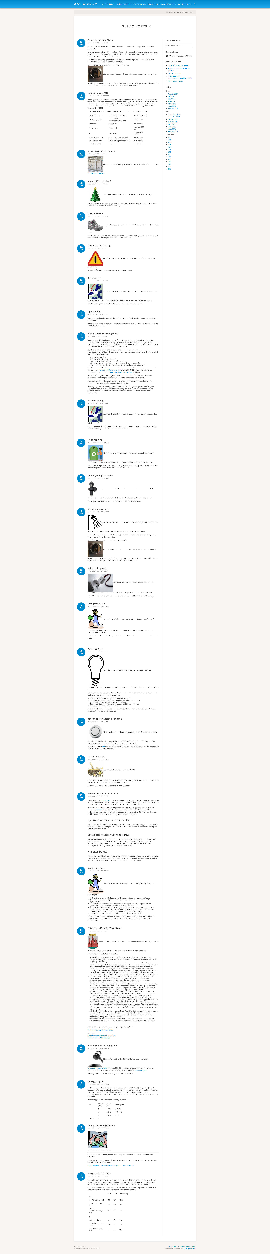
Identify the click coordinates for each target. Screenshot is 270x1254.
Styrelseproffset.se (189, 1249)
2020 (170, 147)
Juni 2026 (171, 99)
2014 (169, 162)
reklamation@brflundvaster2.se (109, 370)
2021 (169, 145)
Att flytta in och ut (184, 4)
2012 (169, 167)
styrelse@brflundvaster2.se (98, 1068)
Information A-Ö (140, 4)
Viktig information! (174, 73)
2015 (169, 159)
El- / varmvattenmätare (96, 173)
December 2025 (174, 114)
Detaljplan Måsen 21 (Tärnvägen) (104, 928)
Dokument (127, 4)
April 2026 (171, 104)
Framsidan (177, 12)
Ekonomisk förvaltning (168, 4)
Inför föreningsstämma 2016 (102, 1045)
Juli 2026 (171, 96)
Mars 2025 (172, 129)
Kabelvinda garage (97, 568)
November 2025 (174, 117)
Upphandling (94, 311)
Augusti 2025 (173, 122)
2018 (169, 152)
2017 (169, 154)
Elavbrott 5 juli (95, 649)
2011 (169, 169)
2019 (169, 150)
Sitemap (189, 1247)
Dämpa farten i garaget (100, 245)
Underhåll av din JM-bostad (102, 1125)
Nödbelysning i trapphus (100, 475)
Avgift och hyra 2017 (98, 93)
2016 (169, 157)
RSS (194, 1247)
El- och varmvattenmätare (101, 150)
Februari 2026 (173, 109)
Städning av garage (175, 81)
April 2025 (171, 127)
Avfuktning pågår (97, 400)
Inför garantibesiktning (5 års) (103, 333)
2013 (169, 164)
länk (103, 747)
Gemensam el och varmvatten (103, 793)
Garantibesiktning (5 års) (100, 40)
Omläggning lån (96, 1081)
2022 (169, 142)
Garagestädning (96, 756)
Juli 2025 (171, 124)
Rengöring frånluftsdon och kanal (105, 718)
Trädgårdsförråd (96, 603)
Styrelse (119, 4)
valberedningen (140, 1070)
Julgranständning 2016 (99, 181)
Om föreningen (108, 4)
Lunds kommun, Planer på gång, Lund (102, 1036)
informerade (105, 800)
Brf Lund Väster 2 (135, 26)
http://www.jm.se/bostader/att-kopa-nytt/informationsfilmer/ (111, 1166)
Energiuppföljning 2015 (99, 1173)
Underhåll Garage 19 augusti (178, 65)
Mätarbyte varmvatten (99, 509)
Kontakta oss (153, 4)
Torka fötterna (95, 213)
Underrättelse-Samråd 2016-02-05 (100, 1030)
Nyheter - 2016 (188, 12)
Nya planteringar (96, 868)
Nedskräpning (95, 439)
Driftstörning (94, 278)
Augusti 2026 (173, 94)
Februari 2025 (173, 131)
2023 (169, 140)
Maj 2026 (171, 101)
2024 (170, 137)
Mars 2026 (172, 106)
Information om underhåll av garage (179, 69)
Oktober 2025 (173, 119)
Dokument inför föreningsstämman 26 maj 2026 (180, 77)
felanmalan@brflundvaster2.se (120, 372)
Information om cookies (177, 1247)
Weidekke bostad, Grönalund (98, 1038)
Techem (99, 810)
